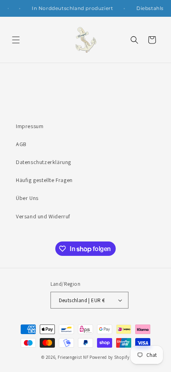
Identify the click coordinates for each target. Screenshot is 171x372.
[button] (16, 40)
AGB (21, 144)
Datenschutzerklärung (43, 162)
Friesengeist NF (73, 357)
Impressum (29, 126)
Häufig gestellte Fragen (44, 180)
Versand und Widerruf (43, 216)
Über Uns (27, 198)
